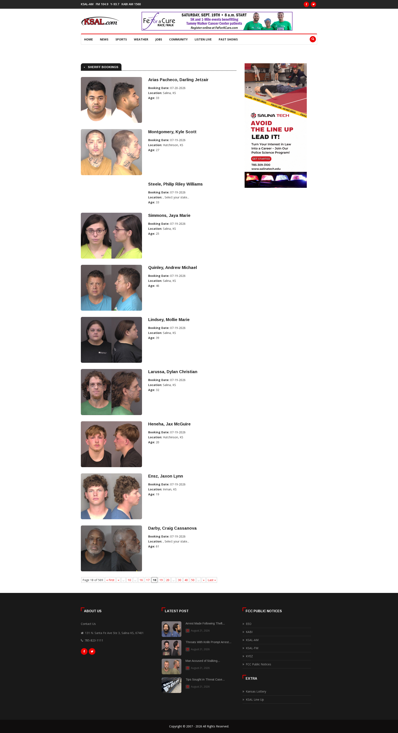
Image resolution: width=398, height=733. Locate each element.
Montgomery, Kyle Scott (172, 131)
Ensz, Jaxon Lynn (165, 476)
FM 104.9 (102, 4)
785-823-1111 (94, 640)
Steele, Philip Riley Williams (175, 184)
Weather (141, 39)
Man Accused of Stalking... (203, 660)
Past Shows (228, 39)
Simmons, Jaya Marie (169, 215)
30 (179, 580)
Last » (212, 580)
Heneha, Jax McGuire (169, 424)
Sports (121, 39)
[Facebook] (306, 4)
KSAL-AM (87, 4)
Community (178, 39)
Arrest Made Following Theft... (205, 623)
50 (192, 580)
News (104, 39)
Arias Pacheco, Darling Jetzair (178, 79)
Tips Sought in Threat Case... (205, 679)
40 (186, 580)
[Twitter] (313, 4)
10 (129, 580)
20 (167, 580)
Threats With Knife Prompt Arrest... (208, 642)
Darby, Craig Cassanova (172, 528)
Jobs (158, 39)
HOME (88, 39)
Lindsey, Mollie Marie (169, 319)
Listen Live (203, 39)
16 (141, 580)
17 (147, 580)
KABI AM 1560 (131, 4)
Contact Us (88, 624)
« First (110, 580)
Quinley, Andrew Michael (172, 267)
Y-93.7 (114, 4)
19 (161, 580)
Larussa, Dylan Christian (172, 371)
